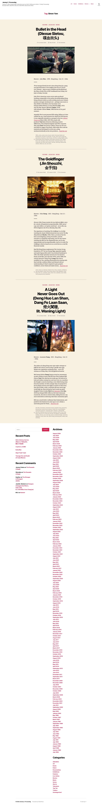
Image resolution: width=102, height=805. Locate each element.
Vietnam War (63, 142)
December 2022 (57, 523)
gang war (64, 136)
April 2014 (56, 666)
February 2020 (57, 593)
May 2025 (56, 464)
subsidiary (58, 272)
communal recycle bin (40, 410)
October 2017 (57, 636)
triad (44, 142)
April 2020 (56, 589)
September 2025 (58, 456)
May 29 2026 (52, 42)
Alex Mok (38, 407)
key (48, 413)
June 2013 (56, 670)
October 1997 (57, 717)
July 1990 (56, 742)
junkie (66, 138)
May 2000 (56, 711)
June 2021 (56, 560)
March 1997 (56, 719)
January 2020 (57, 595)
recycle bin (65, 414)
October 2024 (57, 478)
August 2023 (57, 507)
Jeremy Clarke (43, 42)
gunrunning (38, 138)
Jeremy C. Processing (9, 2)
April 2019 (56, 611)
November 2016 (57, 652)
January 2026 (57, 448)
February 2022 (57, 544)
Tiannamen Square (59, 140)
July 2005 (56, 693)
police (49, 272)
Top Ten (55, 788)
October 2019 (57, 599)
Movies (86, 3)
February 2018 (57, 629)
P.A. (42, 272)
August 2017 (56, 638)
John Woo (55, 138)
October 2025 (57, 454)
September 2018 (58, 617)
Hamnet (22, 492)
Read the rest (63, 131)
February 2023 (57, 519)
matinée (37, 414)
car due (53, 136)
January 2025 (57, 472)
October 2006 (57, 691)
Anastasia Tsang (57, 407)
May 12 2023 (52, 315)
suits (62, 272)
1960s (37, 135)
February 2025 (57, 470)
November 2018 (57, 613)
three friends (51, 140)
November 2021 (57, 550)
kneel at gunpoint (45, 139)
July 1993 (56, 731)
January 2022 (57, 546)
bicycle (49, 135)
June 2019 (56, 607)
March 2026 (56, 444)
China (55, 269)
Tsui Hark (53, 142)
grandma (55, 412)
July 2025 (56, 460)
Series (55, 782)
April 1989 (56, 748)
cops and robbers (39, 271)
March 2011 (56, 678)
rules (42, 416)
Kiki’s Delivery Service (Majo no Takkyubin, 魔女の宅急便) (22, 441)
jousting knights (61, 138)
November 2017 (57, 633)
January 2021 (57, 570)
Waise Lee (42, 143)
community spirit (49, 410)
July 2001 (56, 705)
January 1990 (57, 744)
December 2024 (57, 474)
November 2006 (57, 689)
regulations (38, 416)
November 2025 (57, 452)
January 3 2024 (52, 172)
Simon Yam (38, 140)
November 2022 (57, 525)
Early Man (18, 450)
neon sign (48, 414)
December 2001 (57, 703)
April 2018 (56, 625)
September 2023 (58, 505)
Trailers (55, 790)
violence (37, 143)
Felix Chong (49, 271)
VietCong (58, 142)
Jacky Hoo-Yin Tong (42, 413)
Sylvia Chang (51, 416)
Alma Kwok (42, 407)
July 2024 (56, 484)
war (45, 143)
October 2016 (57, 654)
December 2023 (57, 499)
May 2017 (55, 644)
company (59, 269)
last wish (51, 413)
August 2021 (56, 556)
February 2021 (57, 568)
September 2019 (58, 601)
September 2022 (58, 529)
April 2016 (56, 662)
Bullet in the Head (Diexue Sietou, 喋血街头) (51, 33)
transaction (47, 274)
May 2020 (56, 586)
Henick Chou (60, 412)
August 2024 (57, 482)
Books (75, 3)
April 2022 (56, 539)
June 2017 (56, 642)
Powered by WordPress (38, 801)
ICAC (39, 272)
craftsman (55, 410)
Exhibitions (80, 3)
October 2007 (57, 687)
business (50, 409)
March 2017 (56, 648)
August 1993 (56, 729)
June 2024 (56, 486)
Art (71, 3)
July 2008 (56, 685)
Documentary (57, 770)
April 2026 (56, 441)
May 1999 (56, 715)
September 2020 (58, 578)
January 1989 (57, 750)
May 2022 (56, 537)
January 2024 (57, 497)
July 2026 (56, 435)
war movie (49, 143)
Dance (54, 768)
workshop (38, 417)
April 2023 (56, 515)
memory (41, 414)
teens (47, 140)
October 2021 (57, 552)
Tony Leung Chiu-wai (40, 274)
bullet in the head (55, 135)
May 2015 (55, 664)
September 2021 (58, 554)
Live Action (52, 24)
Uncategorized (57, 792)
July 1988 (56, 752)
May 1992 (56, 736)
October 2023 (57, 503)
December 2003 (57, 701)
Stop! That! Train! (21, 453)
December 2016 (57, 650)
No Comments (62, 42)
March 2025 (56, 468)
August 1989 (57, 746)
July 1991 (55, 740)
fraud (57, 271)
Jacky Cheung (49, 138)
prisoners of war (58, 139)
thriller (65, 272)
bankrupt (45, 269)
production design (58, 414)
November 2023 (57, 501)
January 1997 (57, 721)
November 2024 (57, 476)
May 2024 (56, 488)
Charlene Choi (51, 269)
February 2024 (57, 495)
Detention (57, 391)
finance (54, 271)
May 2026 (56, 439)
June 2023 (56, 511)
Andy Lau (41, 269)
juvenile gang (38, 139)
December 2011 (57, 674)
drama (45, 271)
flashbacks (42, 412)
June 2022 (56, 535)
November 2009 (57, 682)
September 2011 (58, 676)
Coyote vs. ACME (21, 446)
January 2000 (57, 713)
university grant (58, 416)
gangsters (61, 271)
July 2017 (56, 640)
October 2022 (57, 527)
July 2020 (56, 582)
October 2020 (57, 576)
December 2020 (57, 572)
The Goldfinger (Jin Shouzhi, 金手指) (51, 163)
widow (63, 416)
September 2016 (58, 656)
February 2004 (57, 699)
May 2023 (56, 513)
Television (56, 786)
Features (44, 24)
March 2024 (56, 493)
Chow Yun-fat (59, 136)
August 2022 (57, 531)
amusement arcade (49, 407)
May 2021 (55, 562)
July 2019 (56, 605)
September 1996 (58, 723)
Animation (56, 761)
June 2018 (56, 621)
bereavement (38, 409)
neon (45, 414)
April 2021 (56, 564)
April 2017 (56, 646)
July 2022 (56, 533)
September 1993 (58, 727)
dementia (38, 412)
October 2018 (57, 615)
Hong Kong (43, 138)
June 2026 (56, 437)
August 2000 (57, 709)
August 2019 (56, 603)
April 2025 (56, 466)
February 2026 (57, 446)
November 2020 (57, 574)
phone (52, 414)
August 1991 (56, 738)
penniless (45, 272)
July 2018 (56, 619)
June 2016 (56, 660)
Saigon (64, 139)
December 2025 (57, 450)
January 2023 (57, 521)
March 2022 (56, 542)
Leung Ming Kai (62, 413)
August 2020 (57, 580)
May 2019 (56, 609)
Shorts (55, 784)
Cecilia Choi (55, 409)
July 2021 (56, 558)
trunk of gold (48, 142)
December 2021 (57, 548)
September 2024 (58, 480)
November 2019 (57, 597)
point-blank (52, 139)
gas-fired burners (49, 412)
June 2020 (56, 584)
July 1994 (56, 725)
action (40, 135)
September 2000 (58, 707)
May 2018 (56, 623)
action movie (45, 135)
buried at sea (45, 409)
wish (66, 416)
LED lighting (56, 413)
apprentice (64, 407)
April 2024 (56, 490)
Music (92, 3)
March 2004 (56, 697)
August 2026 (57, 433)
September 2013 (58, 668)
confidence (64, 269)
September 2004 (58, 695)
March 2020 (56, 591)
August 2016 (56, 658)
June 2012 (56, 672)
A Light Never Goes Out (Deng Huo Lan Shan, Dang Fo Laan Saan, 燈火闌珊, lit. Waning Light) (51, 300)
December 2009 (57, 680)
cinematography (61, 409)
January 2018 (57, 631)
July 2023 (56, 509)
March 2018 (56, 627)
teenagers (43, 140)
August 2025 (57, 458)
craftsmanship (61, 410)
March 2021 (56, 566)
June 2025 (56, 462)
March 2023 (56, 517)
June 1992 (56, 734)
